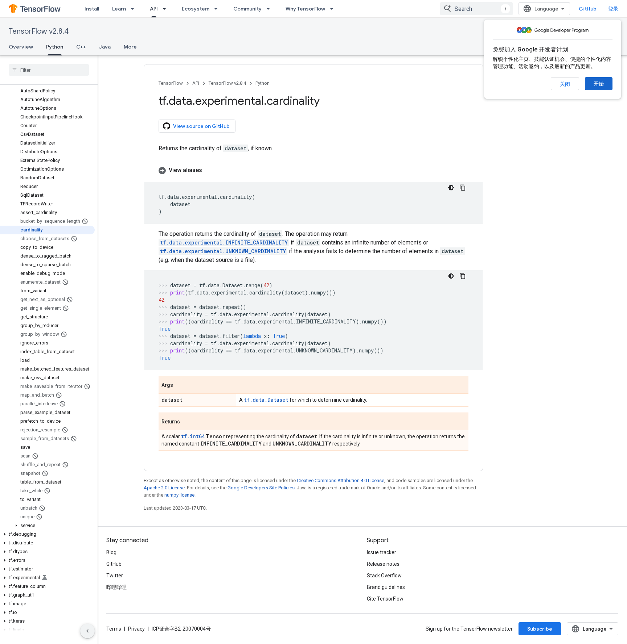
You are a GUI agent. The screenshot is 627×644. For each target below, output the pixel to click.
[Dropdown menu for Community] (270, 8)
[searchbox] (49, 70)
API (154, 8)
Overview (21, 46)
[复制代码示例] (462, 187)
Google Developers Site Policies (261, 487)
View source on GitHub (201, 126)
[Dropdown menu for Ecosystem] (218, 8)
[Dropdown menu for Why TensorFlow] (334, 8)
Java (105, 46)
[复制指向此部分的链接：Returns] (187, 422)
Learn (119, 8)
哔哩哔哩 (116, 587)
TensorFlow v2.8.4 (39, 31)
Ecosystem (195, 8)
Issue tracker (381, 552)
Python (54, 46)
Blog (111, 552)
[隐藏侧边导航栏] (87, 631)
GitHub (588, 8)
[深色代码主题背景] (451, 187)
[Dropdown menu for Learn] (134, 8)
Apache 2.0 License (164, 487)
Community (247, 8)
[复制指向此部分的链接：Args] (180, 385)
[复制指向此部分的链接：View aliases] (209, 170)
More (130, 46)
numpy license (179, 495)
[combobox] (476, 8)
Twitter (114, 575)
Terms (113, 629)
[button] (47, 525)
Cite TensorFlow (385, 599)
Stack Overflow (384, 575)
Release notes (383, 564)
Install (92, 8)
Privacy (136, 629)
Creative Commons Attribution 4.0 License (340, 480)
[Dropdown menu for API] (166, 8)
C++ (81, 46)
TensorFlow (171, 83)
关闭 (565, 84)
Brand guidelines (386, 587)
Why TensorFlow (305, 8)
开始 (599, 83)
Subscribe (539, 629)
